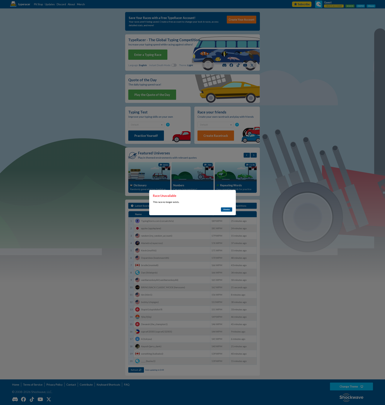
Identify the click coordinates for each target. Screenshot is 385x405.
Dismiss (226, 209)
